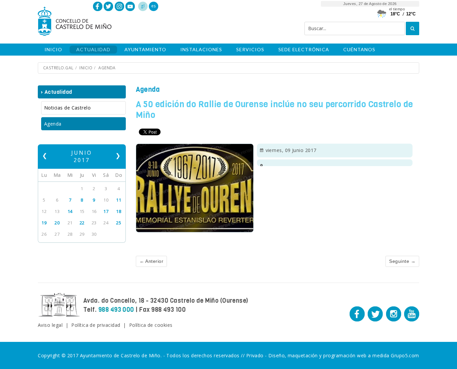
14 (70, 211)
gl (143, 6)
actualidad (93, 49)
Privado (255, 355)
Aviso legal (50, 325)
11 (118, 200)
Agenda (107, 68)
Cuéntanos (359, 49)
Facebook (97, 6)
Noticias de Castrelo (67, 107)
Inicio (53, 49)
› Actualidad (56, 91)
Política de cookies (151, 325)
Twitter (108, 6)
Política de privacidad (95, 325)
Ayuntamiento (145, 49)
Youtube (130, 6)
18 (118, 211)
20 (57, 223)
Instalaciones (201, 49)
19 (44, 223)
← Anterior (152, 261)
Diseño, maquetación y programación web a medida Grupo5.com (343, 355)
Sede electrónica (303, 49)
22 (82, 223)
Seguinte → (402, 261)
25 (118, 223)
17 (105, 211)
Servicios (250, 49)
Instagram (119, 6)
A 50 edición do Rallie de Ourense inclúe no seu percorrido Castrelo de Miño (274, 110)
